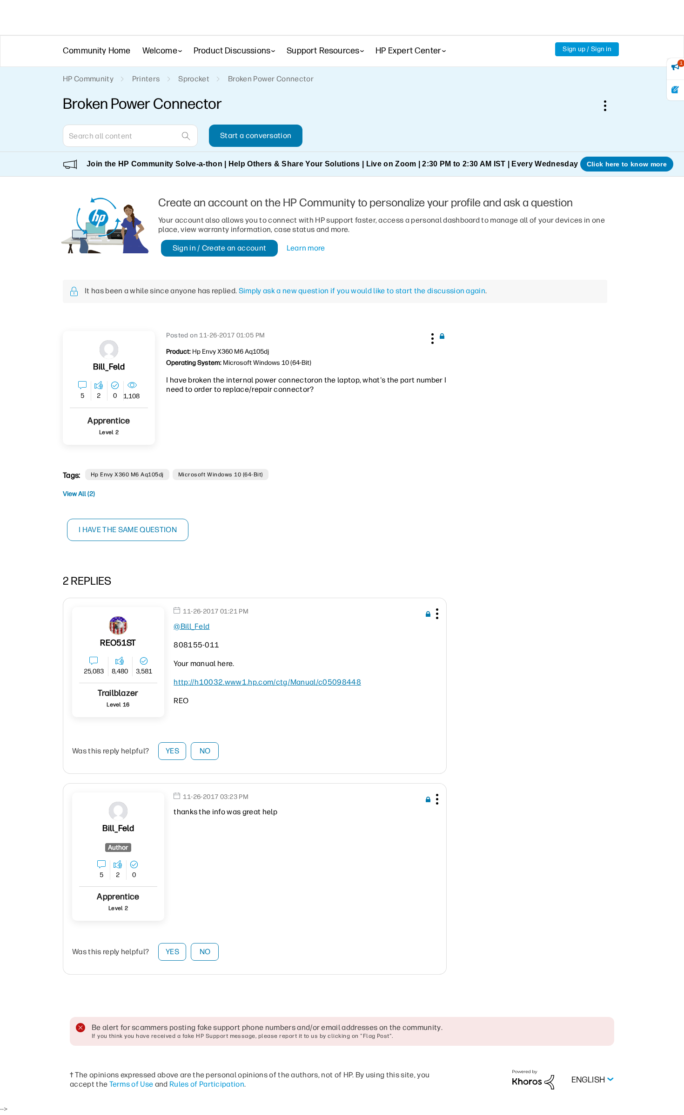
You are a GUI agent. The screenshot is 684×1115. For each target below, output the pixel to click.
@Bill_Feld (191, 626)
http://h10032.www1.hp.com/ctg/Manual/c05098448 (267, 682)
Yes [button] (172, 750)
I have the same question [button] (128, 529)
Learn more (306, 248)
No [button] (205, 750)
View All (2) (79, 494)
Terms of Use (131, 1084)
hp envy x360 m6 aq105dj (127, 474)
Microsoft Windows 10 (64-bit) (220, 474)
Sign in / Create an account (220, 248)
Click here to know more (627, 164)
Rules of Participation (206, 1084)
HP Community (88, 78)
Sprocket (193, 78)
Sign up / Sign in (587, 49)
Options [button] (610, 105)
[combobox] (130, 136)
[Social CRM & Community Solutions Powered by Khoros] (533, 1079)
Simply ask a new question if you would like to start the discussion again (362, 290)
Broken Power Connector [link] (271, 78)
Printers (146, 78)
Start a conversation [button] (255, 135)
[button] (431, 337)
